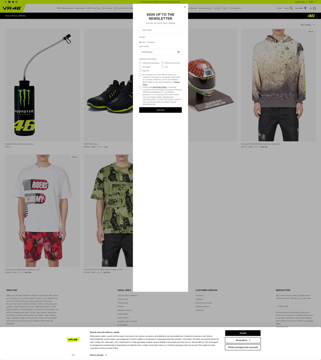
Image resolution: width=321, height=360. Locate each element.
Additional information (147, 59)
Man (143, 42)
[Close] (185, 7)
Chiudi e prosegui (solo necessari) (243, 347)
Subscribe (161, 110)
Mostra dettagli (96, 355)
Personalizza (241, 340)
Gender (142, 37)
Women (152, 42)
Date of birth (144, 46)
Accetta (243, 333)
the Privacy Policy (160, 87)
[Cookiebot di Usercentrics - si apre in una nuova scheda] (73, 355)
